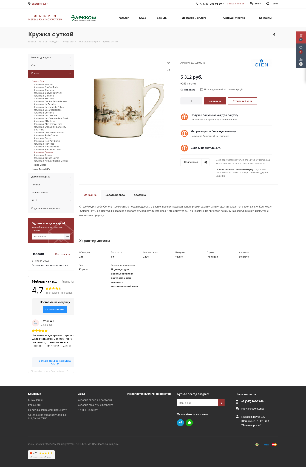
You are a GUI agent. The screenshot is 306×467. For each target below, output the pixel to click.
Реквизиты (34, 404)
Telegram (180, 422)
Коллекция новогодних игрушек (50, 265)
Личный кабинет (88, 409)
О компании (35, 399)
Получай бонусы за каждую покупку (214, 114)
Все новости (62, 254)
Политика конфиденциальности (47, 409)
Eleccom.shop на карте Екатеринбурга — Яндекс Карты (52, 371)
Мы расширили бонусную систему (213, 131)
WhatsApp (189, 422)
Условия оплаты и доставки (95, 399)
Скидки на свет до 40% (205, 147)
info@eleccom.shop (252, 408)
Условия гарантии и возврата (95, 404)
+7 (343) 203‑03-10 (252, 401)
